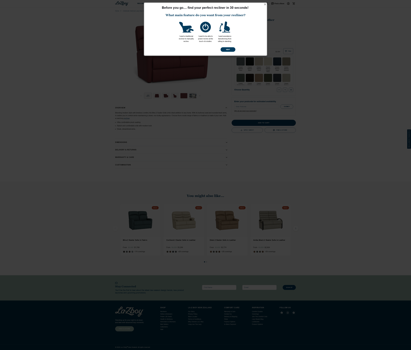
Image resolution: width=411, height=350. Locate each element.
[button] (265, 4)
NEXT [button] (228, 49)
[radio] (186, 31)
